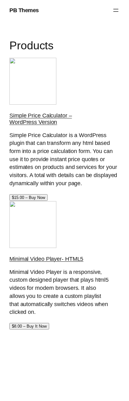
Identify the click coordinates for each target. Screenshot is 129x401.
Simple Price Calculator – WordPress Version (40, 118)
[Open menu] (116, 10)
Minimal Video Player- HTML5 (46, 258)
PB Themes (24, 10)
